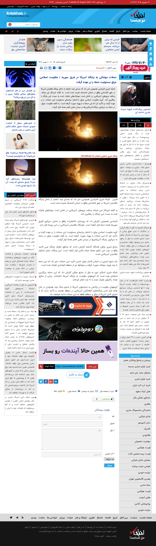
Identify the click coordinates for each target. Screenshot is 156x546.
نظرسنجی (10, 6)
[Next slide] (122, 77)
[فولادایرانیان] (78, 306)
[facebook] (46, 381)
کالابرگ (147, 429)
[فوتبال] (150, 53)
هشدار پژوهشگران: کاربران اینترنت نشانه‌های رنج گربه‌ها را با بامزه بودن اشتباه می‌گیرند (17, 49)
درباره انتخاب (111, 527)
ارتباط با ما (99, 527)
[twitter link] (11, 517)
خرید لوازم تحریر (142, 379)
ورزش (70, 31)
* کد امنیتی (109, 453)
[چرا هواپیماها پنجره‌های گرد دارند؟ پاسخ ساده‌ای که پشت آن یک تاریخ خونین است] (20, 167)
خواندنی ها (62, 31)
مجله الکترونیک (22, 6)
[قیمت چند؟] (150, 48)
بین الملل (126, 31)
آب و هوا (46, 6)
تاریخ (118, 31)
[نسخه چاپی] (41, 67)
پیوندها (55, 6)
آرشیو (27, 527)
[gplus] (51, 381)
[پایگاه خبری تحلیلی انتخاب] (138, 18)
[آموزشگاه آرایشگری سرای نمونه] (78, 351)
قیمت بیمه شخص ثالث (139, 454)
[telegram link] (17, 517)
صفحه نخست (145, 31)
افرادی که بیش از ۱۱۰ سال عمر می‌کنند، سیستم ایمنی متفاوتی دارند (111, 46)
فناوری (97, 31)
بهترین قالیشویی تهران (139, 479)
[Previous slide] (130, 77)
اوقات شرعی (35, 6)
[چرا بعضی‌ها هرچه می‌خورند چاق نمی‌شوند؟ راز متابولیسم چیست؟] (20, 141)
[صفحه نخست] (150, 43)
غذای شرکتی (144, 416)
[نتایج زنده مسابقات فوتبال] (150, 63)
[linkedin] (56, 381)
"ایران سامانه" (99, 536)
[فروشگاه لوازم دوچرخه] (78, 329)
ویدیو (45, 31)
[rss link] (23, 517)
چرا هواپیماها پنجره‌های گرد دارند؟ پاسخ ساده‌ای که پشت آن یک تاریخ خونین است (20, 182)
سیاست (135, 31)
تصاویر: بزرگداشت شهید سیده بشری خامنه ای (135, 110)
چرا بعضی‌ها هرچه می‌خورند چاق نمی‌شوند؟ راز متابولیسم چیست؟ (20, 154)
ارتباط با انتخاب (66, 6)
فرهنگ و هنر (87, 31)
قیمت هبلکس (143, 447)
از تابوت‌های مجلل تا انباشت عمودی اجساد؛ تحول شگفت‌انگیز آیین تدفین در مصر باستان (20, 126)
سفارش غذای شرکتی (140, 460)
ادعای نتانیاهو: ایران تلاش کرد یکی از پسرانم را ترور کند (19, 213)
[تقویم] (150, 58)
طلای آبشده (144, 497)
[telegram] (12, 31)
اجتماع (104, 31)
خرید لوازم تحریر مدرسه (139, 366)
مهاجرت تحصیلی (142, 441)
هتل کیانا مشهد (142, 391)
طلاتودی (146, 435)
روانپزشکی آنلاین (142, 504)
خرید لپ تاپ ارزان (141, 385)
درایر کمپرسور (144, 423)
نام (113, 416)
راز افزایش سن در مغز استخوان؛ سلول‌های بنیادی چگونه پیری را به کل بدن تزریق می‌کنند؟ (20, 94)
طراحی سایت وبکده (141, 466)
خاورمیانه (100, 68)
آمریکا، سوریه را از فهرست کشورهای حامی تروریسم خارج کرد (19, 278)
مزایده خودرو (144, 472)
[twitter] (6, 31)
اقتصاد (111, 31)
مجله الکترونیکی (56, 527)
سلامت (52, 31)
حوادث (77, 31)
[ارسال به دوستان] (45, 67)
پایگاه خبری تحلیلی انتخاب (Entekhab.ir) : (98, 156)
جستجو (34, 527)
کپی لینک (92, 366)
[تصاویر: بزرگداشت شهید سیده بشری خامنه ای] (135, 94)
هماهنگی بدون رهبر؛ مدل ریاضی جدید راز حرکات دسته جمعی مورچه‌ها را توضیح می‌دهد (64, 49)
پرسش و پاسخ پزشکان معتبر (137, 360)
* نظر (112, 430)
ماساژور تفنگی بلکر (141, 398)
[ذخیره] (50, 68)
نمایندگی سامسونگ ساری (138, 410)
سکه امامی (145, 485)
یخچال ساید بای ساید (140, 373)
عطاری (147, 404)
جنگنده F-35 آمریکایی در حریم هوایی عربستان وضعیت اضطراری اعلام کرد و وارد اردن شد (19, 203)
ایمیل (112, 423)
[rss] (18, 31)
